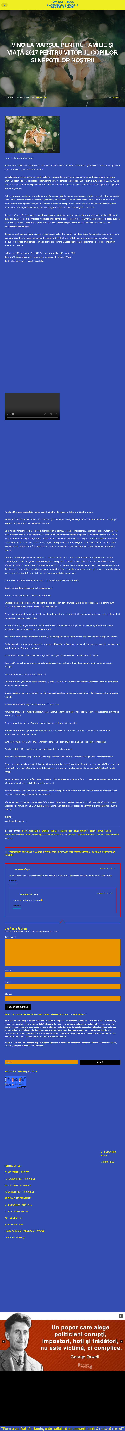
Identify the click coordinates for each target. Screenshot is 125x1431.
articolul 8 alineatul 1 (30, 831)
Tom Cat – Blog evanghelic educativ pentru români (62, 4)
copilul (93, 831)
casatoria (62, 831)
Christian (19, 870)
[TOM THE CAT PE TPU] (62, 1282)
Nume (8, 970)
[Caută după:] (41, 1062)
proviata (71, 835)
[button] (121, 1316)
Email (7, 982)
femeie (20, 835)
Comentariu (10, 937)
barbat (54, 831)
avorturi (45, 831)
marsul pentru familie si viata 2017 (49, 835)
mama (29, 835)
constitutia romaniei (78, 831)
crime (100, 831)
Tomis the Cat (25, 894)
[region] (62, 1341)
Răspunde (13, 881)
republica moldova (85, 835)
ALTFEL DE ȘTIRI (40, 97)
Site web (8, 994)
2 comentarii (115, 97)
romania (99, 835)
